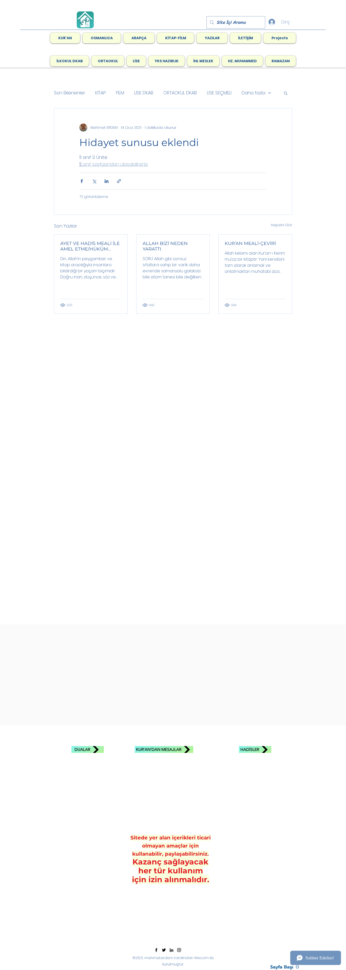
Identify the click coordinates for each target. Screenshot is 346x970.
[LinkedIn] (171, 950)
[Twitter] (163, 950)
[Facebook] (156, 950)
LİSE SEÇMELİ (219, 93)
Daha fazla (253, 93)
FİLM (120, 93)
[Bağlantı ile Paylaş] (119, 181)
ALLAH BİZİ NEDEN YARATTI (165, 246)
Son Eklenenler (69, 93)
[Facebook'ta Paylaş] (81, 181)
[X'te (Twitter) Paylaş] (94, 181)
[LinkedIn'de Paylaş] (106, 181)
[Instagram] (179, 950)
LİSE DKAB (143, 93)
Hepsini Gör (281, 225)
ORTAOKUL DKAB (180, 93)
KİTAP (100, 93)
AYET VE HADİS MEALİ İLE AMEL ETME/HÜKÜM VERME (90, 246)
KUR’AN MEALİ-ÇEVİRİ (250, 243)
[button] (175, 38)
